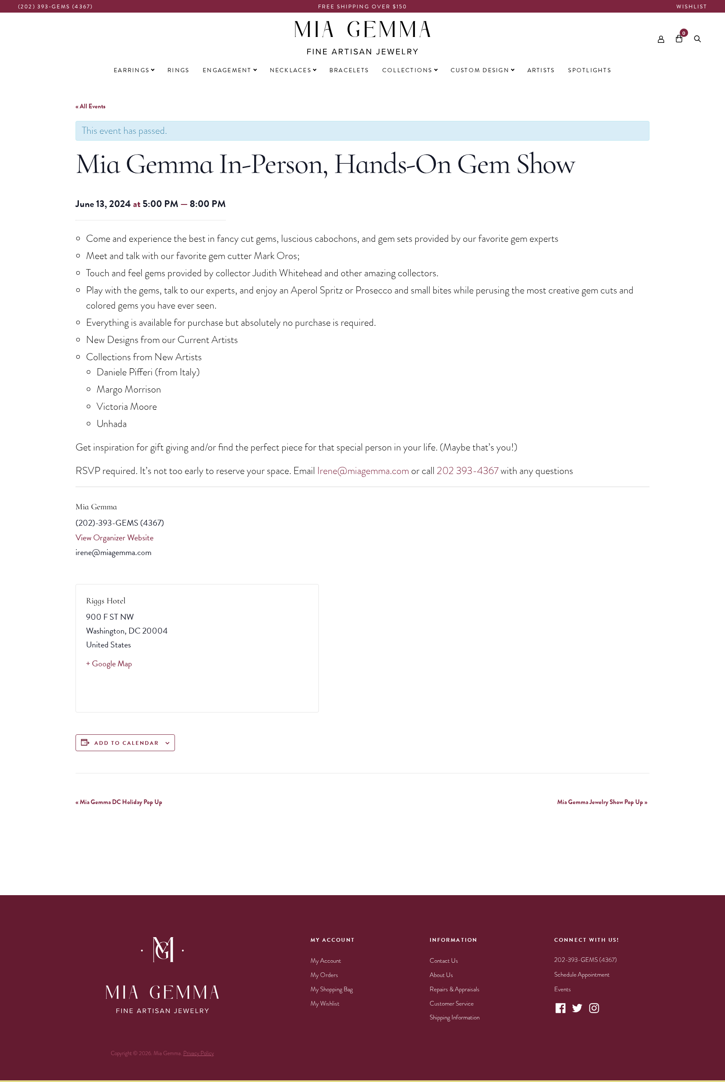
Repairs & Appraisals (455, 989)
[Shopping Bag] (679, 37)
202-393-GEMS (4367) (585, 960)
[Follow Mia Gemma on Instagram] (594, 1012)
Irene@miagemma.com (363, 470)
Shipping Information (455, 1017)
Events (562, 989)
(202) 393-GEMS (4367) (55, 7)
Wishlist (691, 7)
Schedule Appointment (582, 974)
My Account (325, 960)
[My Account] (661, 37)
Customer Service (452, 1003)
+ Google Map (109, 663)
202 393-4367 (467, 470)
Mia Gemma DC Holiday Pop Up (119, 802)
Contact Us (444, 960)
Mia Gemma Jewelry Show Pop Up (602, 802)
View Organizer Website (115, 537)
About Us (441, 975)
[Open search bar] (697, 37)
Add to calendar (126, 743)
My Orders (324, 975)
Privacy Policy (198, 1053)
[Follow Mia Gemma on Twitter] (577, 1012)
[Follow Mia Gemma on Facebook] (560, 1012)
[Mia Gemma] (362, 38)
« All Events (90, 106)
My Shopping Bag (331, 989)
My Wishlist (324, 1003)
